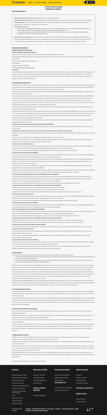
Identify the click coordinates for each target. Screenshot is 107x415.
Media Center (81, 393)
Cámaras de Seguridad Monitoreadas (19, 392)
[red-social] (88, 409)
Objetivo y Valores (81, 377)
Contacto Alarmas (17, 398)
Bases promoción (17, 403)
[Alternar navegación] (82, 3)
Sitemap (28, 409)
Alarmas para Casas (18, 383)
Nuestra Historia (81, 380)
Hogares (15, 370)
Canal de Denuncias (68, 409)
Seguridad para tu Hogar (19, 375)
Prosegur (78, 375)
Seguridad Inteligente (39, 395)
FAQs (13, 395)
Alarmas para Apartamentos (20, 385)
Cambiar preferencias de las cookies (37, 410)
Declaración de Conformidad (63, 388)
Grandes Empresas (62, 370)
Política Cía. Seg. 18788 (61, 390)
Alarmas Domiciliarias (18, 388)
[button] (30, 2)
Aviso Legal (50, 409)
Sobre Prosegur (82, 370)
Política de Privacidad (38, 409)
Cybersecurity (37, 383)
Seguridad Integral (38, 377)
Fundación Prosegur (82, 383)
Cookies (57, 409)
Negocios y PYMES (40, 370)
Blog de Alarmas (81, 401)
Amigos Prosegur (17, 401)
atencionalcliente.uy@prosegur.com (25, 67)
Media (77, 409)
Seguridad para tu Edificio (19, 377)
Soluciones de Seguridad (62, 375)
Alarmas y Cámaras (39, 375)
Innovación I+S (60, 382)
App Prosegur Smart (18, 380)
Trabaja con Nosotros (84, 388)
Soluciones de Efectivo (40, 380)
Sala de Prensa (80, 399)
